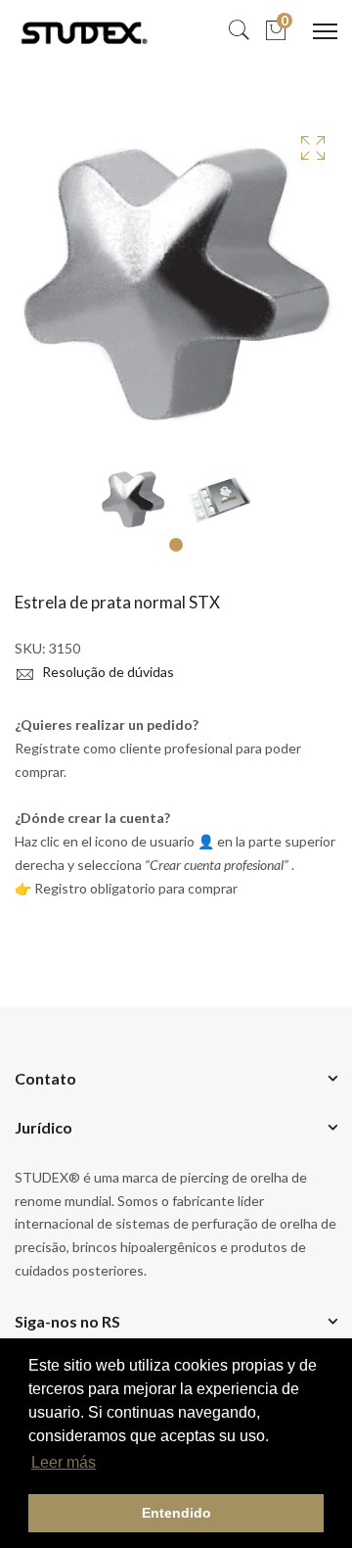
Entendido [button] (176, 1513)
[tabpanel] (133, 499)
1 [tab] (176, 545)
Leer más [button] (63, 1462)
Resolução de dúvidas (106, 671)
